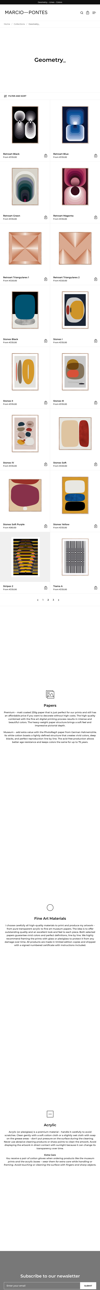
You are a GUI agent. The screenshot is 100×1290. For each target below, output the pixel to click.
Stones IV (25, 439)
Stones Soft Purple (25, 501)
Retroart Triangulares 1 (25, 254)
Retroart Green (25, 192)
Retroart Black (25, 130)
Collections (19, 24)
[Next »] (58, 600)
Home (7, 24)
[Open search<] (81, 12)
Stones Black (25, 316)
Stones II (25, 377)
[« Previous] (37, 600)
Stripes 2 (25, 563)
